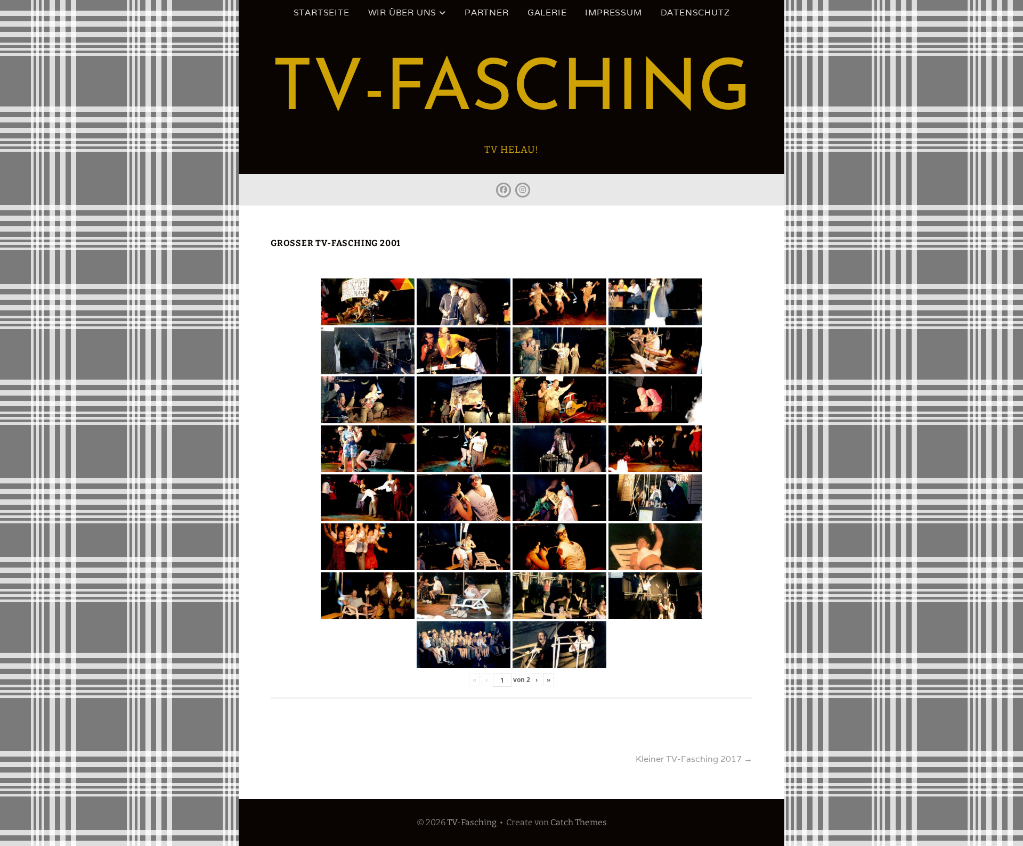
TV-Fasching (511, 91)
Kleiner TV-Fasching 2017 (694, 759)
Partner (487, 12)
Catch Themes (578, 822)
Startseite (322, 12)
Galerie (547, 12)
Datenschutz (695, 12)
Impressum (613, 12)
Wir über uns (402, 12)
